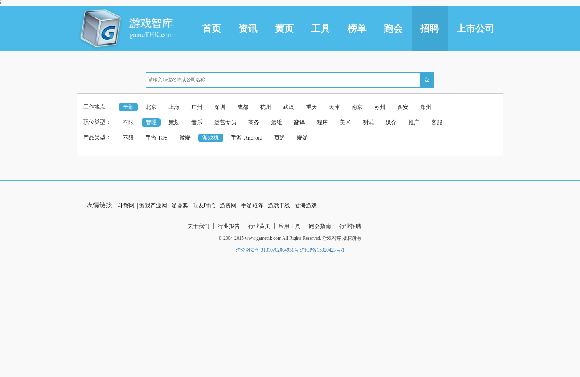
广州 (196, 107)
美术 (345, 122)
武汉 (288, 107)
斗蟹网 (126, 206)
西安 (402, 107)
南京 (357, 107)
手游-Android (246, 138)
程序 (322, 122)
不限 (128, 122)
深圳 (219, 107)
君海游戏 (306, 206)
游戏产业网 (153, 206)
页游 (279, 138)
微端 (185, 138)
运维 (276, 122)
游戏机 (210, 138)
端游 (302, 138)
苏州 (379, 107)
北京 (151, 107)
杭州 (265, 107)
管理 (151, 122)
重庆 (311, 107)
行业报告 (229, 226)
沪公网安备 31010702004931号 (267, 250)
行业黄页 (259, 226)
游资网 (228, 206)
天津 (334, 107)
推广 (413, 122)
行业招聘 (350, 226)
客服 (436, 122)
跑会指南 (320, 226)
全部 (128, 107)
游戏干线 (279, 206)
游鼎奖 (180, 206)
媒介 (391, 122)
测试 (368, 122)
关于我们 (198, 226)
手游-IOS (157, 138)
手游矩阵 (252, 206)
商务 (253, 122)
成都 (242, 107)
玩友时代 (204, 206)
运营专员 (225, 122)
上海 (174, 107)
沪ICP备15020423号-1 (322, 250)
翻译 (299, 122)
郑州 (425, 107)
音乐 (196, 122)
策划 (174, 122)
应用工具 (290, 226)
